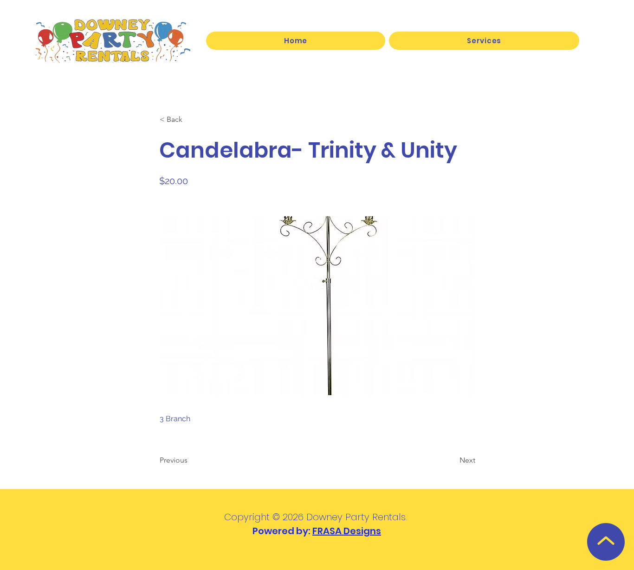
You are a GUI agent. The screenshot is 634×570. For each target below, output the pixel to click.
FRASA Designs (346, 530)
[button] (484, 41)
